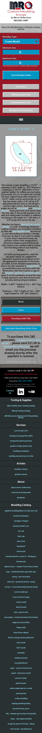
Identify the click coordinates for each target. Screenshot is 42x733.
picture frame (21, 678)
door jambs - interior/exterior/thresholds (21, 617)
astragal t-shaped (21, 521)
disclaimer (21, 497)
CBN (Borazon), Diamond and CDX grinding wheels (21, 417)
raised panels (21, 693)
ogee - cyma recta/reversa (21, 668)
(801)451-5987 (21, 20)
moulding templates (21, 451)
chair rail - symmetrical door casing (21, 582)
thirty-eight (22, 208)
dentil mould (21, 607)
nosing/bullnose (21, 663)
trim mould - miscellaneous (21, 729)
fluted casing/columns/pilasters (21, 637)
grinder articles (21, 474)
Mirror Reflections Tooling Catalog (21, 406)
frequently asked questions (21, 441)
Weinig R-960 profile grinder (21, 225)
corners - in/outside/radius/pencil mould (21, 587)
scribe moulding (21, 698)
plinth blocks (21, 683)
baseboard (21, 546)
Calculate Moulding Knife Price (21, 328)
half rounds (21, 647)
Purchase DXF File (21, 318)
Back (21, 301)
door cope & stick (21, 612)
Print (21, 310)
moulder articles (21, 469)
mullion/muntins (21, 658)
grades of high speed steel (21, 446)
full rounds (21, 642)
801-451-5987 (25, 381)
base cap (21, 536)
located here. (33, 265)
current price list (21, 430)
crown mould (21, 602)
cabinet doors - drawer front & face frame (21, 566)
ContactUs (10, 391)
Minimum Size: (9, 47)
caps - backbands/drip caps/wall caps (21, 571)
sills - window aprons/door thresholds (21, 713)
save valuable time (21, 231)
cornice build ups (21, 592)
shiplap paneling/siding (21, 703)
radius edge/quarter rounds (21, 688)
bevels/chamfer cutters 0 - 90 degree (21, 556)
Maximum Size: (10, 58)
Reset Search (21, 87)
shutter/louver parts (21, 708)
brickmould (21, 561)
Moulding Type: (10, 36)
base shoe (21, 541)
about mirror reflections (21, 487)
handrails (21, 653)
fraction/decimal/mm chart (21, 102)
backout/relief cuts (21, 526)
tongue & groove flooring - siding (21, 724)
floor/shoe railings (21, 632)
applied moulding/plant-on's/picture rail (21, 510)
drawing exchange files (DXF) (21, 436)
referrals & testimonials (21, 492)
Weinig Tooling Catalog (21, 411)
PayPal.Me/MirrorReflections (16, 346)
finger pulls (21, 627)
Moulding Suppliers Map (21, 95)
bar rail (21, 531)
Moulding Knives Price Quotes (21, 110)
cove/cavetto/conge (21, 597)
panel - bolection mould (21, 673)
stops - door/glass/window (21, 719)
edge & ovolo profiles (21, 622)
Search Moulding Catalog (21, 75)
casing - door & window (21, 576)
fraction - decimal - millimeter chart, (23, 272)
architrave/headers (21, 516)
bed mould (21, 551)
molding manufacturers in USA (21, 456)
